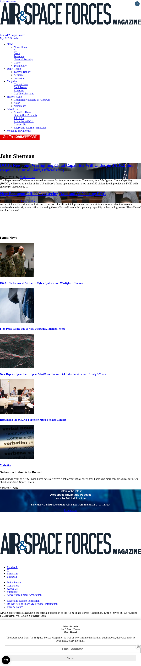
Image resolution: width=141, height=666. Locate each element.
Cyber (17, 62)
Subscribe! (19, 78)
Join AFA (5, 35)
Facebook (12, 567)
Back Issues (20, 87)
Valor (17, 102)
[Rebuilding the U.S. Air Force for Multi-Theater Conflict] (17, 412)
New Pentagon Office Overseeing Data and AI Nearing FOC (53, 193)
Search (21, 35)
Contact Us (20, 124)
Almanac (19, 90)
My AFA (5, 38)
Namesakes (20, 105)
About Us (12, 109)
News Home (21, 47)
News (10, 43)
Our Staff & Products (25, 115)
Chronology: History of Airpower (32, 99)
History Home (14, 96)
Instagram (12, 573)
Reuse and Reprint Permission (30, 127)
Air (15, 50)
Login (13, 35)
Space (17, 53)
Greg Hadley (28, 201)
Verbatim (5, 465)
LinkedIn (12, 576)
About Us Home (23, 112)
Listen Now (70, 510)
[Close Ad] (138, 647)
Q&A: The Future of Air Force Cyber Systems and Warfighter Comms (41, 283)
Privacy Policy (15, 606)
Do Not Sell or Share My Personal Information (32, 603)
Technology (20, 65)
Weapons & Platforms (19, 130)
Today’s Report (22, 71)
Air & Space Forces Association (24, 594)
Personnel (19, 56)
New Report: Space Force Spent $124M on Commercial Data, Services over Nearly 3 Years (53, 374)
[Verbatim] (17, 458)
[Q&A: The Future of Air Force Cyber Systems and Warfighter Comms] (17, 276)
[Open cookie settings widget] (6, 660)
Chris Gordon (27, 177)
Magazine (12, 81)
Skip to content (8, 1)
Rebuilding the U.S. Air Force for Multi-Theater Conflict (33, 419)
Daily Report (14, 68)
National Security (23, 59)
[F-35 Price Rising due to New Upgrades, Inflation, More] (17, 321)
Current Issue (21, 84)
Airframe (19, 74)
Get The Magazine (24, 93)
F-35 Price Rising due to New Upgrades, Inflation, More (32, 328)
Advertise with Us (24, 121)
